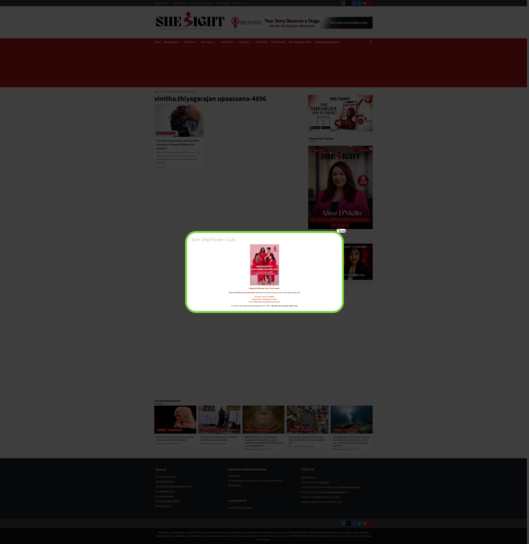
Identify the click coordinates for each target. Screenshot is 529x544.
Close (341, 231)
